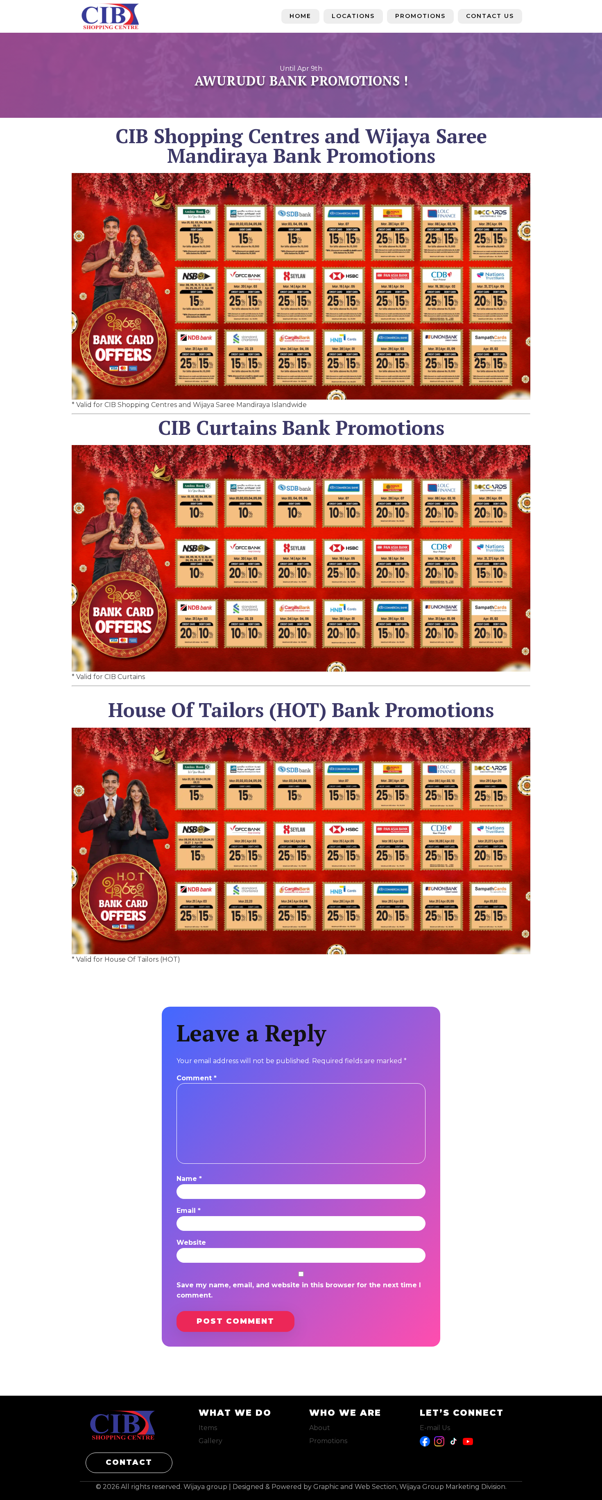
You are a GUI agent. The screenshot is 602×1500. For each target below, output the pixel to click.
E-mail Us (435, 1428)
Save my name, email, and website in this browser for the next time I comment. (299, 1290)
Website (191, 1242)
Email (189, 1210)
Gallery (210, 1441)
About (319, 1428)
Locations (353, 16)
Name (189, 1179)
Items (208, 1428)
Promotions (420, 16)
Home (300, 16)
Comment (197, 1078)
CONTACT (129, 1462)
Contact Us (490, 16)
